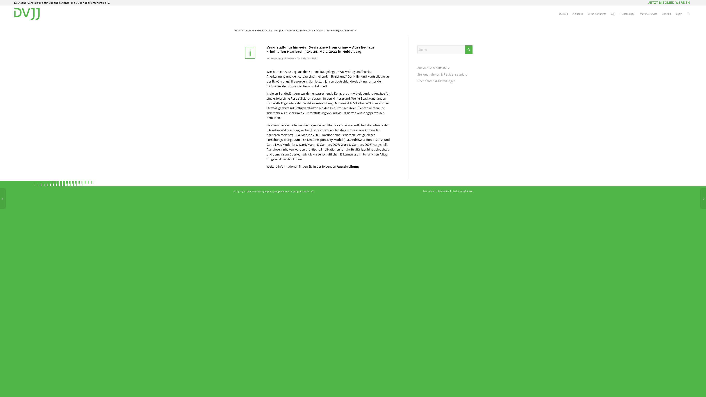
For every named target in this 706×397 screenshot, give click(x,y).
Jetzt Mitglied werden (669, 2)
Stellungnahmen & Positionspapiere (442, 74)
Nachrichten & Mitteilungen (436, 81)
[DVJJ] (27, 14)
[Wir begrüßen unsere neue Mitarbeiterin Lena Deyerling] (703, 198)
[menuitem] (563, 14)
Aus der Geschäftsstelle (433, 68)
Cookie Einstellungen (462, 190)
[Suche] (688, 14)
